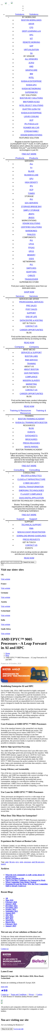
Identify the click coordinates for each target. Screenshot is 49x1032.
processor (27, 862)
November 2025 (11, 907)
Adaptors (31, 272)
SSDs (31, 259)
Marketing (31, 384)
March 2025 (10, 922)
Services (20, 296)
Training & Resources (33, 411)
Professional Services (31, 302)
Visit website (5, 579)
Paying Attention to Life (14, 878)
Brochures (31, 439)
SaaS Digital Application (31, 498)
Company (19, 347)
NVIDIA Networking (31, 89)
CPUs (31, 244)
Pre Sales (31, 306)
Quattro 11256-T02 (31, 109)
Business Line (31, 175)
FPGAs (31, 248)
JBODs (31, 218)
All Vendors (31, 59)
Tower (31, 193)
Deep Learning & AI (31, 31)
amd (6, 862)
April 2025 (9, 920)
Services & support (31, 353)
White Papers (31, 447)
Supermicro (31, 92)
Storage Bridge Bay (31, 207)
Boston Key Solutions (31, 98)
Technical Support (31, 525)
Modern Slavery (31, 380)
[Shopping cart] (26, 10)
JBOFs (31, 214)
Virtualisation (31, 50)
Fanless (31, 234)
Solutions (19, 14)
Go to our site (18, 1029)
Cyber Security (31, 483)
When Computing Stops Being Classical (20, 882)
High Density (31, 182)
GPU (31, 179)
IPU (31, 186)
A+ (31, 168)
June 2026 (9, 900)
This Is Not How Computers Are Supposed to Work (25, 880)
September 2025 (11, 911)
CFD (31, 27)
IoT (31, 39)
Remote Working (31, 42)
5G (31, 53)
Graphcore (31, 70)
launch (3, 864)
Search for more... (29, 562)
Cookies (39, 994)
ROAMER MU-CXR (31, 128)
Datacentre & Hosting (31, 320)
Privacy (31, 994)
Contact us (31, 326)
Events (31, 432)
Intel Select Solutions (31, 105)
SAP (31, 46)
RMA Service (31, 360)
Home (7, 653)
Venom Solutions (31, 223)
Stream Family (31, 131)
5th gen (12, 862)
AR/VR (31, 24)
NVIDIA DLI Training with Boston (31, 423)
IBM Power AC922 (31, 102)
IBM (31, 74)
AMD (31, 66)
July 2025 (9, 915)
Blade (31, 171)
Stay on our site (7, 1029)
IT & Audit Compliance (31, 494)
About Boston (31, 369)
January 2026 (10, 904)
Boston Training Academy (31, 419)
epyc (17, 862)
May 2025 (9, 918)
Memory (31, 255)
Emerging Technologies (31, 490)
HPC (31, 35)
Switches (31, 268)
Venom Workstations (31, 135)
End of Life (31, 317)
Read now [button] (29, 343)
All (31, 164)
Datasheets (31, 436)
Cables (31, 276)
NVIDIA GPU (31, 85)
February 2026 (11, 902)
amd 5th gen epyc (38, 862)
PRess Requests (31, 539)
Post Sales (31, 309)
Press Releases (31, 443)
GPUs (31, 251)
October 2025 (10, 909)
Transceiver (31, 279)
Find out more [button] (29, 154)
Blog (31, 428)
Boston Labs (31, 356)
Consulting (19, 470)
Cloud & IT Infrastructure (31, 479)
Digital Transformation (31, 487)
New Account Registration (31, 532)
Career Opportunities (31, 330)
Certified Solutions (31, 227)
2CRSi (31, 63)
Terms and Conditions (19, 994)
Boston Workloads (31, 20)
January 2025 (10, 926)
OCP (31, 120)
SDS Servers (31, 203)
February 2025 (11, 924)
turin (21, 862)
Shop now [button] (29, 292)
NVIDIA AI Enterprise (31, 81)
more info (4, 987)
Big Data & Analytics (31, 476)
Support (31, 313)
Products (19, 158)
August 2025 (10, 913)
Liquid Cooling (31, 116)
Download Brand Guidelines (31, 536)
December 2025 (11, 906)
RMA (31, 528)
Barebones (31, 231)
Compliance (31, 377)
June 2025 (9, 917)
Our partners (31, 373)
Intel (31, 78)
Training (31, 364)
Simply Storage (31, 210)
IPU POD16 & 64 (31, 124)
